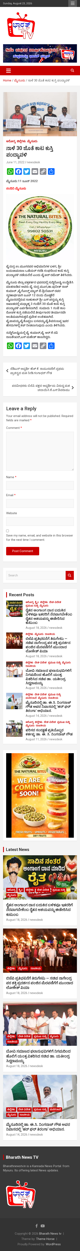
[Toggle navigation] (8, 70)
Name (11, 477)
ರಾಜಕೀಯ (50, 634)
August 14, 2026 (36, 715)
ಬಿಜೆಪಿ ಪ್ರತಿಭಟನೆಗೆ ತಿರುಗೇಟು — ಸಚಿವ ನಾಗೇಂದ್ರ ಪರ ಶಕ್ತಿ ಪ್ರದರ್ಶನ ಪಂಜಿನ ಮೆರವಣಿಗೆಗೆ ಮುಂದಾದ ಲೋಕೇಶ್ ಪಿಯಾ (48, 645)
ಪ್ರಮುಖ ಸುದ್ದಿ (32, 605)
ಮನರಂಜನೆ (31, 698)
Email (11, 495)
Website (11, 513)
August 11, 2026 (36, 739)
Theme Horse (45, 1239)
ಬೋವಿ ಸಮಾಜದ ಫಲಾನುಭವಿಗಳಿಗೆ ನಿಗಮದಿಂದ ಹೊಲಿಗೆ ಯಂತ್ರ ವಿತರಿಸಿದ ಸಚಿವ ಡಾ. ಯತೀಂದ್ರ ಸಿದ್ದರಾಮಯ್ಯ (49, 676)
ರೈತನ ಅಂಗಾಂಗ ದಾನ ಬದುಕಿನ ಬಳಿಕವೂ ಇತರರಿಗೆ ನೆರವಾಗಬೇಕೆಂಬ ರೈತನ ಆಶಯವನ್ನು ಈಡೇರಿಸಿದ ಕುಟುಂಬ (49, 616)
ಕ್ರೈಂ (37, 602)
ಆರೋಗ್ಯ (10, 141)
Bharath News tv (50, 1233)
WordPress (53, 1244)
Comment (14, 428)
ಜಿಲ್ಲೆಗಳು (21, 141)
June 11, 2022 (15, 162)
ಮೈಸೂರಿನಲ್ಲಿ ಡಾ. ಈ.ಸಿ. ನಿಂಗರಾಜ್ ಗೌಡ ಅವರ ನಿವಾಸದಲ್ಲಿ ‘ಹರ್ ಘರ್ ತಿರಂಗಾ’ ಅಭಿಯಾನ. (48, 706)
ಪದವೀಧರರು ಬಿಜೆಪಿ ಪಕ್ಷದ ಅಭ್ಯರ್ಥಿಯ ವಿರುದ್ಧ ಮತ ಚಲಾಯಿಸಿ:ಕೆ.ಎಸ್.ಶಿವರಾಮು (41, 388)
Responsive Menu (72, 3)
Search (70, 575)
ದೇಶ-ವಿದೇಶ (55, 602)
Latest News (17, 849)
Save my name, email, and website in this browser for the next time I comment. (39, 538)
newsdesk (33, 162)
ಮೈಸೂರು (32, 141)
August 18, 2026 (36, 627)
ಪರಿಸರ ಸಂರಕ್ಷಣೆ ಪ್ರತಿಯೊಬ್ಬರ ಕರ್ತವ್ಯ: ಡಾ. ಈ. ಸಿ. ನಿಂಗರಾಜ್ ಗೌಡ (49, 732)
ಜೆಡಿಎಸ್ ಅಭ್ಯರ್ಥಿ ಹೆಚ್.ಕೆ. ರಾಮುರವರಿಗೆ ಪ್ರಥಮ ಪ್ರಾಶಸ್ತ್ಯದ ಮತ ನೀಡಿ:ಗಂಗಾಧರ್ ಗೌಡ (37, 371)
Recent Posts (21, 594)
